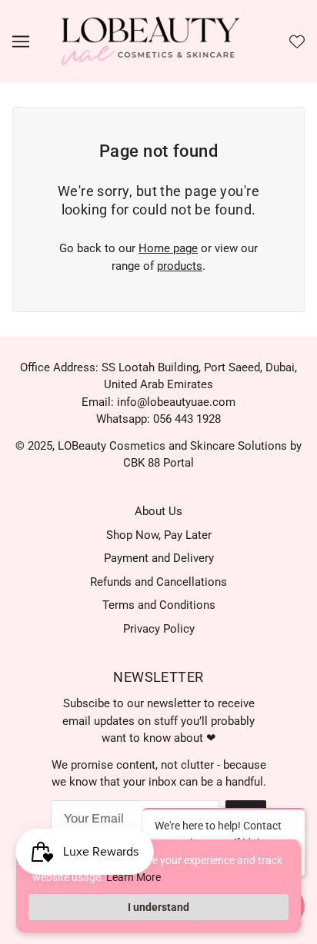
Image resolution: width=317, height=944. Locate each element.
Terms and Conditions (158, 605)
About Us (158, 511)
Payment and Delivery (159, 558)
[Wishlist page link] (297, 41)
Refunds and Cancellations (158, 582)
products (179, 266)
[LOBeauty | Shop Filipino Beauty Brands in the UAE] (151, 41)
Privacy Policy (159, 629)
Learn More (133, 877)
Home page (168, 248)
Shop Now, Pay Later (159, 535)
